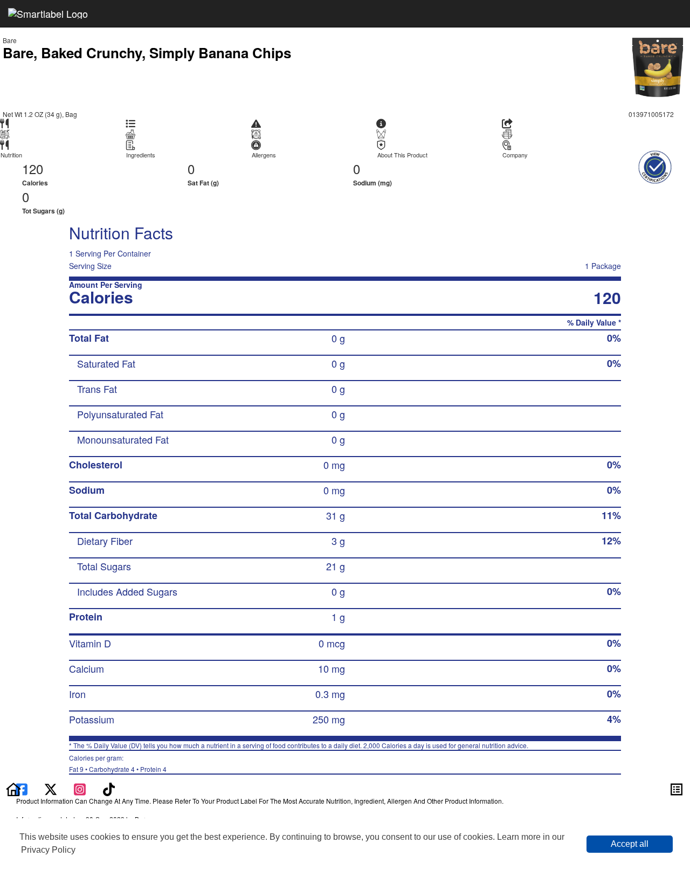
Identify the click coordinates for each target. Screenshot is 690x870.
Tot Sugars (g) (43, 211)
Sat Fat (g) (203, 183)
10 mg (331, 668)
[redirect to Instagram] (80, 788)
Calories (35, 183)
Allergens (264, 155)
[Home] (13, 788)
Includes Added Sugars (127, 591)
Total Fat (89, 338)
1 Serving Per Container (110, 253)
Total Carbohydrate (113, 515)
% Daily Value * (594, 323)
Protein (85, 617)
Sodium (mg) (372, 183)
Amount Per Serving (105, 285)
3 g (338, 541)
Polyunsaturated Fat (120, 414)
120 (32, 168)
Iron (77, 694)
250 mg (329, 719)
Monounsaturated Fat (123, 439)
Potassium (91, 719)
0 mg (334, 464)
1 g (338, 617)
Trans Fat (97, 388)
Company (515, 155)
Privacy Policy (48, 849)
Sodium (87, 490)
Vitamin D (90, 643)
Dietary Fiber (105, 541)
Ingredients (140, 155)
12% (611, 541)
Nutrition (11, 155)
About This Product (402, 155)
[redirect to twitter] (50, 788)
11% (611, 515)
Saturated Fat (106, 363)
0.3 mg (330, 694)
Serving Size (90, 265)
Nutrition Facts (121, 232)
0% (614, 338)
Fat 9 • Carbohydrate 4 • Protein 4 (118, 763)
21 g (335, 566)
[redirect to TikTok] (108, 788)
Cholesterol (95, 465)
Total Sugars (104, 566)
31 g (335, 515)
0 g (338, 338)
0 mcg (332, 643)
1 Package (603, 265)
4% (614, 719)
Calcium (86, 668)
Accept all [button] (629, 843)
